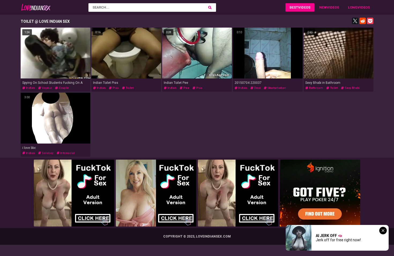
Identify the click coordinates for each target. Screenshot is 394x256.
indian (30, 88)
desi (257, 88)
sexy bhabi (352, 88)
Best (293, 7)
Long (353, 7)
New (323, 7)
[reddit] (362, 21)
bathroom (315, 88)
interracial (67, 153)
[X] (355, 21)
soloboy (47, 153)
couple (63, 88)
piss (115, 88)
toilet (129, 88)
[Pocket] (370, 21)
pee (186, 88)
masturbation (276, 88)
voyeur (46, 88)
